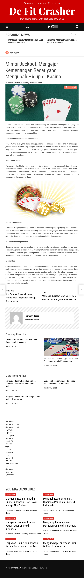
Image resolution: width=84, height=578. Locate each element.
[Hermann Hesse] (16, 318)
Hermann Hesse (36, 83)
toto (7, 455)
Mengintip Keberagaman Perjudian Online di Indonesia (59, 41)
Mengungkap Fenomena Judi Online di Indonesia (59, 544)
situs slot (8, 472)
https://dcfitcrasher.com (32, 320)
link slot (8, 461)
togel (7, 447)
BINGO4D (9, 452)
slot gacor (9, 438)
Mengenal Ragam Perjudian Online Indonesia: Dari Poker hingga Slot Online (20, 384)
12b (6, 466)
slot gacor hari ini (12, 424)
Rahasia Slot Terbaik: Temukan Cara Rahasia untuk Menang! (21, 340)
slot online (9, 422)
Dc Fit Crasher (42, 11)
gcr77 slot (9, 430)
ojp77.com (9, 475)
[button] (75, 34)
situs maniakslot (11, 463)
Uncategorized (11, 494)
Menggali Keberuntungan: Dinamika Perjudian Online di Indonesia (59, 382)
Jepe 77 (8, 433)
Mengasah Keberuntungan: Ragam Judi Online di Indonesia (20, 526)
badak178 (9, 441)
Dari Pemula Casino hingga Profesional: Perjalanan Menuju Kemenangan (61, 359)
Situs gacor (9, 436)
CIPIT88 (8, 444)
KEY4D (8, 449)
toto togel (9, 458)
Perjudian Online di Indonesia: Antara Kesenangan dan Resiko (22, 544)
